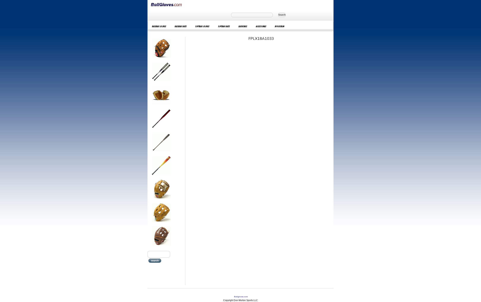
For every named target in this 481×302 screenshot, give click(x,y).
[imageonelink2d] (161, 82)
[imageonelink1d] (161, 59)
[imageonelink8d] (161, 223)
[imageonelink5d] (161, 153)
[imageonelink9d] (161, 246)
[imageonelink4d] (161, 129)
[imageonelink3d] (161, 106)
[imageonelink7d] (161, 200)
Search (282, 15)
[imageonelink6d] (161, 176)
